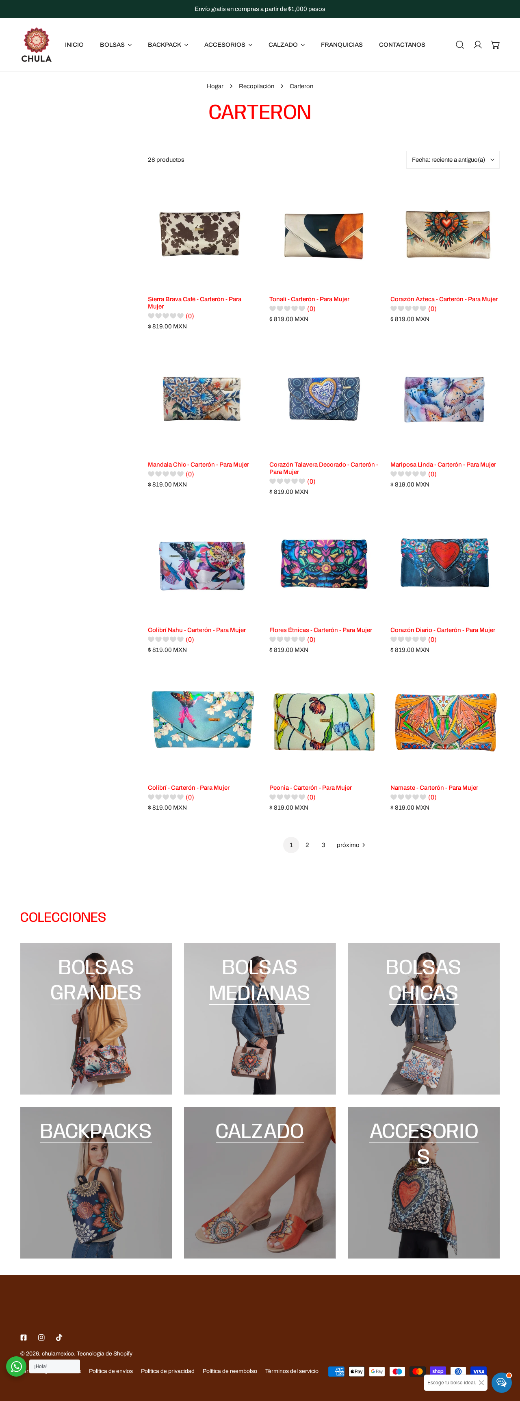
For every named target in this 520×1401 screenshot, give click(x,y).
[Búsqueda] (460, 45)
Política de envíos (111, 1371)
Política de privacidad (168, 1371)
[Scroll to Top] (505, 1358)
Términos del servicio (291, 1371)
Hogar (215, 86)
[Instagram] (41, 1337)
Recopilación (256, 86)
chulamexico (58, 1354)
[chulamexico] (36, 44)
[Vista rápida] (241, 278)
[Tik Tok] (59, 1337)
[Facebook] (23, 1337)
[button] (496, 45)
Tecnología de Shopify (104, 1354)
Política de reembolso (230, 1371)
